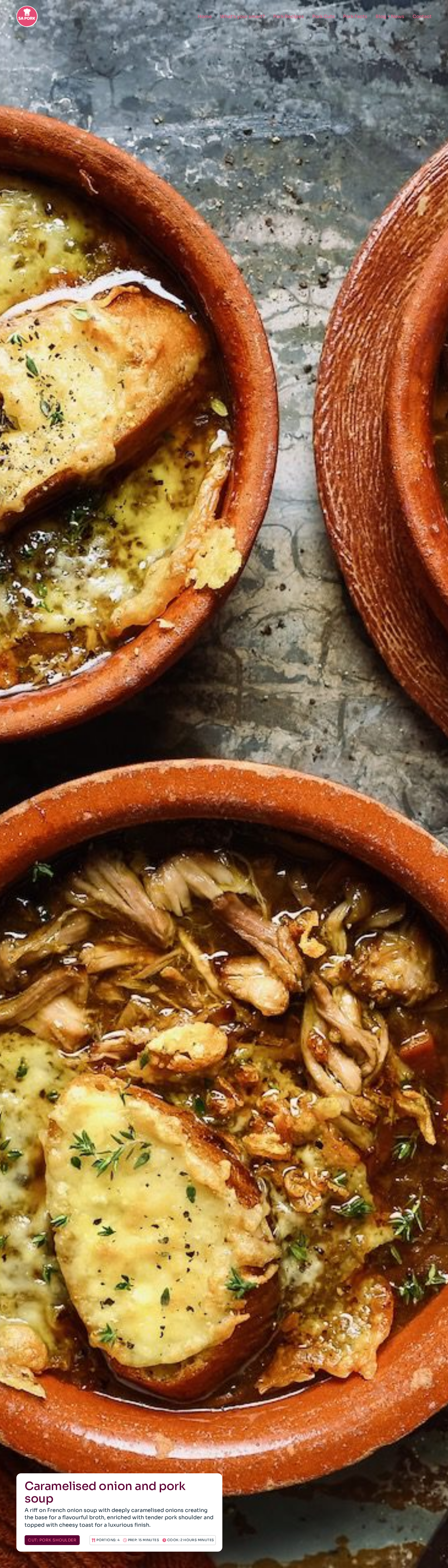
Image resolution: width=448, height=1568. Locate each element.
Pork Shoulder (58, 1540)
